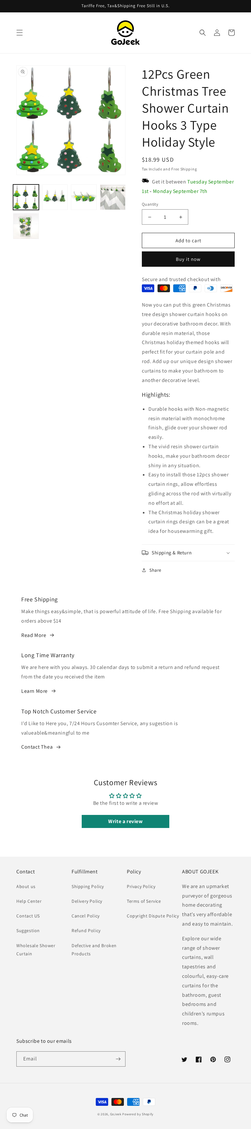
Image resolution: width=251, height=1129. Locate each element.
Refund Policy (86, 930)
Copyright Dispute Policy (153, 916)
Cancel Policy (86, 916)
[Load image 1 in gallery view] (26, 197)
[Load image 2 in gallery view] (55, 197)
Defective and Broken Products (94, 950)
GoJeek (116, 1114)
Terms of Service (144, 901)
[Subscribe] (118, 1059)
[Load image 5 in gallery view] (26, 226)
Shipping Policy (88, 886)
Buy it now (188, 259)
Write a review (125, 821)
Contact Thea (37, 746)
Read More (33, 635)
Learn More (34, 691)
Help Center (29, 901)
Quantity (150, 204)
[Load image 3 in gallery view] (84, 197)
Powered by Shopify (138, 1114)
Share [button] (155, 570)
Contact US (28, 916)
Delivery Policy (87, 901)
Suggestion (28, 930)
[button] (19, 32)
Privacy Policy (141, 886)
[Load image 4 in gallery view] (113, 197)
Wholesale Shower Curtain (36, 950)
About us (26, 886)
